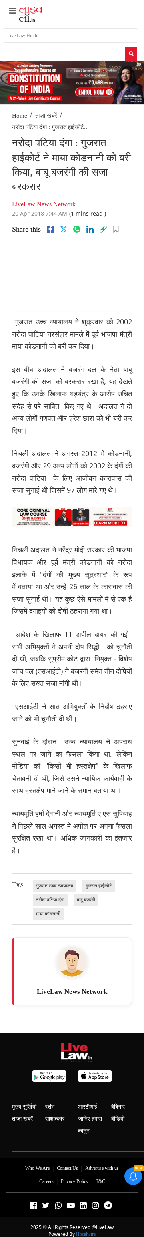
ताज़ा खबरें (46, 115)
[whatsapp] (76, 229)
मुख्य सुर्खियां (24, 1107)
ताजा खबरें (22, 1119)
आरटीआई (87, 1107)
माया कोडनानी (48, 914)
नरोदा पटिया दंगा (50, 900)
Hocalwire (86, 1234)
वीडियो (117, 1119)
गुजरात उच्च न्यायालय (54, 886)
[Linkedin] (90, 229)
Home (19, 115)
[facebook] (50, 229)
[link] (103, 229)
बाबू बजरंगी (86, 900)
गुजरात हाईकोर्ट (99, 886)
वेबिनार (118, 1107)
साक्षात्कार (54, 1119)
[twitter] (63, 229)
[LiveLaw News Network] (72, 962)
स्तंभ (49, 1107)
